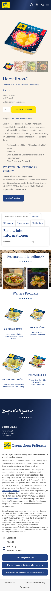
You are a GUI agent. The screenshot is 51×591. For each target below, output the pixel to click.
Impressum (25, 587)
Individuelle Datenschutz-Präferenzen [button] (25, 572)
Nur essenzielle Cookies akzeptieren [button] (25, 565)
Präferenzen (10, 582)
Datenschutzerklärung (11, 491)
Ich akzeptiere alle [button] (25, 557)
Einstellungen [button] (12, 498)
